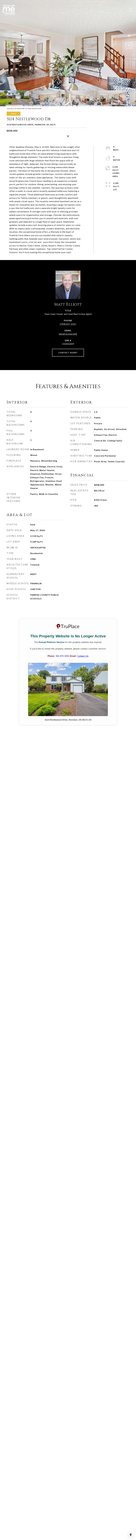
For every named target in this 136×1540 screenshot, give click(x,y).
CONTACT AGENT (68, 352)
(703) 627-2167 (68, 324)
